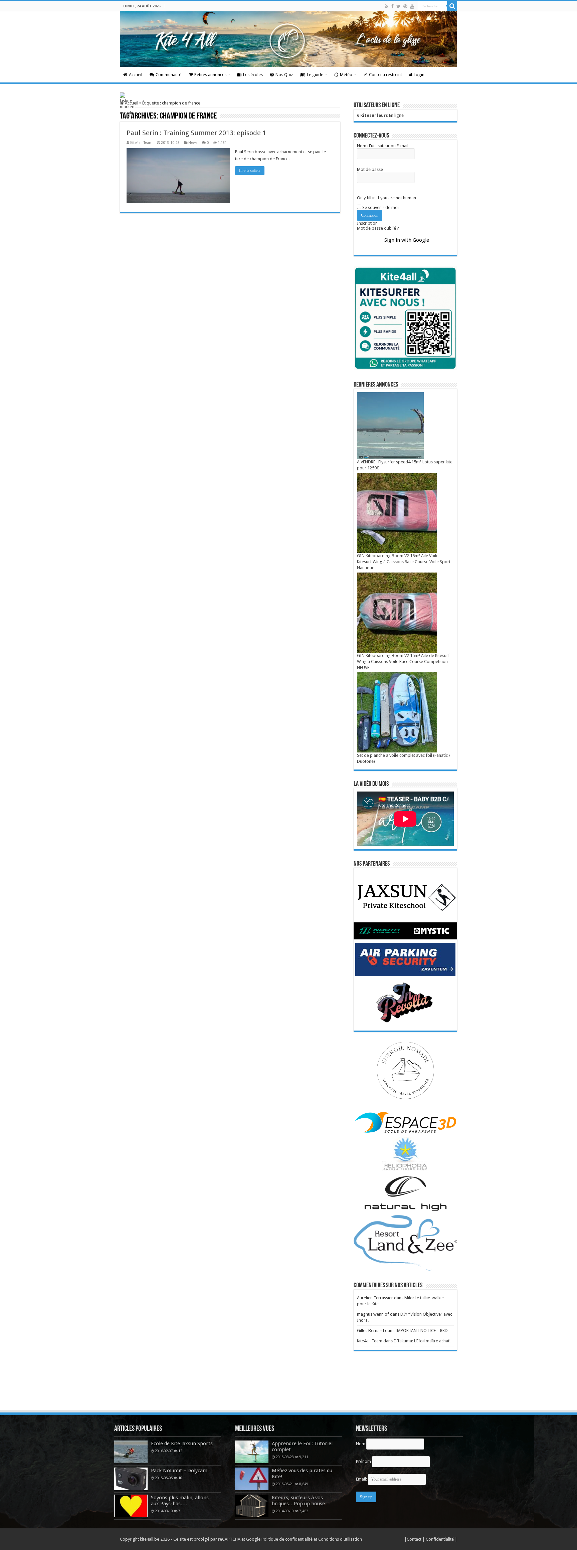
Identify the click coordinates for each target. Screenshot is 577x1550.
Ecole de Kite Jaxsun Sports (182, 1444)
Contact (414, 1539)
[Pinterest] (405, 6)
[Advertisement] (288, 1391)
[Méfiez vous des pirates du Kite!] (251, 1479)
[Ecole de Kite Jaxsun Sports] (131, 1452)
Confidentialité (440, 1539)
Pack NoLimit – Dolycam (179, 1471)
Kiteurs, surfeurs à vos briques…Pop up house (298, 1501)
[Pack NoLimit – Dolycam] (131, 1479)
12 (180, 1451)
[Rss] (386, 6)
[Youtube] (412, 6)
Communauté (168, 74)
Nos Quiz (284, 74)
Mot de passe (370, 169)
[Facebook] (392, 6)
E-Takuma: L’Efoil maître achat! (422, 1340)
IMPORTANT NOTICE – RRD (421, 1330)
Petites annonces (210, 74)
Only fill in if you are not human (386, 197)
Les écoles (253, 74)
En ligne (380, 115)
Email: (362, 1479)
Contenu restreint (385, 74)
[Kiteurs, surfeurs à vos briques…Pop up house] (251, 1506)
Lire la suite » (249, 170)
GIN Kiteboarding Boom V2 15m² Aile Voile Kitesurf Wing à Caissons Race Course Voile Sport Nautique (403, 561)
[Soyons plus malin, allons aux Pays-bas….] (131, 1506)
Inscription (367, 223)
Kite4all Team (141, 143)
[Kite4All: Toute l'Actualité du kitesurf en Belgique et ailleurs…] (288, 39)
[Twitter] (398, 6)
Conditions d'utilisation (340, 1539)
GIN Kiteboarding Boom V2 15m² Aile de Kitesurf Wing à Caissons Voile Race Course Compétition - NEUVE (403, 661)
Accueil (135, 74)
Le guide (315, 74)
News (193, 143)
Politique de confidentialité (287, 1539)
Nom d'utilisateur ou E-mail (382, 145)
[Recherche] (452, 6)
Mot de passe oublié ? (378, 228)
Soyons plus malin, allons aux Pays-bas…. (180, 1501)
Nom (360, 1443)
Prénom (363, 1461)
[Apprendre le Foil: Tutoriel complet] (251, 1452)
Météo (346, 74)
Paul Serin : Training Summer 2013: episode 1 (196, 133)
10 (180, 1478)
